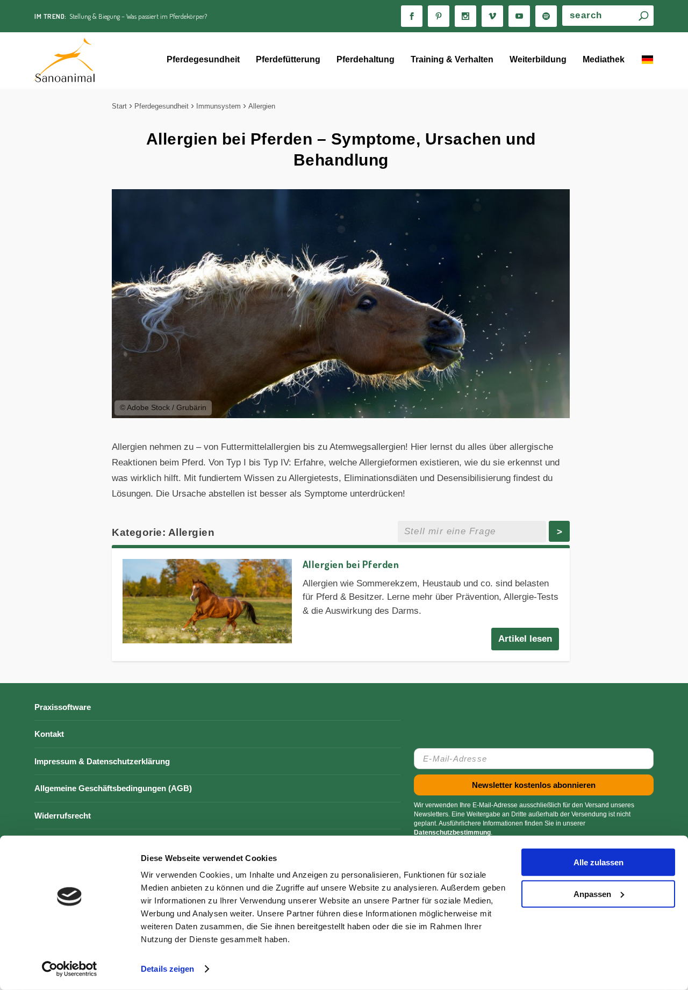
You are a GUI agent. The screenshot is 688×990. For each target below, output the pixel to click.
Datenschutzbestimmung (452, 832)
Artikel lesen (525, 639)
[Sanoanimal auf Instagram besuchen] (465, 16)
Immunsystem (218, 106)
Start (119, 106)
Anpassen (592, 893)
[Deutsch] (647, 60)
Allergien (261, 106)
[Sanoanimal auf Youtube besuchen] (519, 16)
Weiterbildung (538, 59)
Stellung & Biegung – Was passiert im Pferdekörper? (138, 16)
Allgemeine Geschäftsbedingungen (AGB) (113, 788)
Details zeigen (167, 968)
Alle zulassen (599, 862)
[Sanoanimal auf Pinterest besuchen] (438, 16)
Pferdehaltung (365, 59)
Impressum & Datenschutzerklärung (102, 761)
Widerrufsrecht (62, 815)
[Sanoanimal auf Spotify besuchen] (546, 16)
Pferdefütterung (288, 59)
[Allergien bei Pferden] (207, 601)
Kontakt (49, 733)
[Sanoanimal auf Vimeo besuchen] (492, 16)
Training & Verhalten (452, 59)
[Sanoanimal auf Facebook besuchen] (411, 16)
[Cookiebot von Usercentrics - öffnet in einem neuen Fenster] (70, 969)
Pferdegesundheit (203, 59)
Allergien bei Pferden (351, 564)
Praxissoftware (62, 707)
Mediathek (604, 59)
